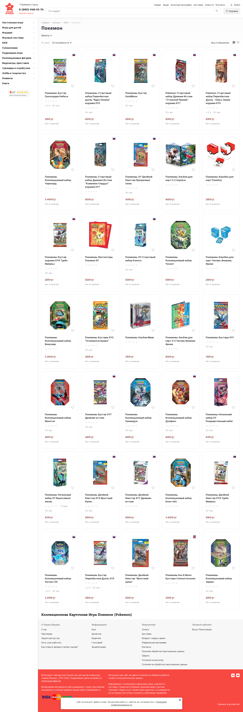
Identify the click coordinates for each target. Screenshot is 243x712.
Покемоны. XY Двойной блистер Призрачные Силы (138, 180)
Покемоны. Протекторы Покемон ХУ (99, 259)
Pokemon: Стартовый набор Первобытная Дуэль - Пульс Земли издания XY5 (218, 98)
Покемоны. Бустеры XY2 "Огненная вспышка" (99, 339)
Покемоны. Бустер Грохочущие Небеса (56, 95)
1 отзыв (63, 506)
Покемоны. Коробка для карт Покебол (219, 178)
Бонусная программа (181, 5)
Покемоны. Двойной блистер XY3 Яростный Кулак (98, 498)
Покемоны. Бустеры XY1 (220, 337)
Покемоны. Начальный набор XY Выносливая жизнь (58, 498)
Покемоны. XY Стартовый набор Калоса (140, 259)
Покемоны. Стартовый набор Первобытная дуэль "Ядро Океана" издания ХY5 (98, 98)
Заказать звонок (26, 13)
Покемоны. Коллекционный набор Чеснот (179, 260)
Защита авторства (50, 638)
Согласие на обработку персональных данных (164, 664)
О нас (44, 629)
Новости (209, 5)
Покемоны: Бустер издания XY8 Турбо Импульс (56, 260)
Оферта (145, 655)
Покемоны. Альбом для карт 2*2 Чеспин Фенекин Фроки (180, 341)
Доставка (198, 5)
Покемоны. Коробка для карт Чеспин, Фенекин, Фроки (219, 260)
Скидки (157, 5)
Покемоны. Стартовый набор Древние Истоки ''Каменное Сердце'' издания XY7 (98, 181)
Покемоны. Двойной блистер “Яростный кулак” (136, 578)
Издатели (96, 638)
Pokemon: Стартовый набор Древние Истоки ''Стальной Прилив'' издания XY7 (179, 98)
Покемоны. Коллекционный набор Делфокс (179, 418)
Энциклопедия (99, 647)
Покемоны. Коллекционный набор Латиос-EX (58, 578)
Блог (94, 629)
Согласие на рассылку (153, 660)
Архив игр (96, 634)
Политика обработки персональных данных (163, 651)
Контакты (220, 5)
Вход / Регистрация (202, 629)
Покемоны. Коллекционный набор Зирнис (219, 578)
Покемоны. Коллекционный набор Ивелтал (58, 418)
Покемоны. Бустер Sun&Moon (136, 95)
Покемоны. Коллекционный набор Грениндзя (138, 418)
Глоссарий (97, 642)
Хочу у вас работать (51, 642)
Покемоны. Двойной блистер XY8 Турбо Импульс (217, 498)
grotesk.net (234, 704)
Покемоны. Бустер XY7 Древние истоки (98, 416)
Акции (166, 5)
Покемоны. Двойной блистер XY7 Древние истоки (138, 498)
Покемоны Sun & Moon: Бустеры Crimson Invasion (180, 577)
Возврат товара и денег (154, 638)
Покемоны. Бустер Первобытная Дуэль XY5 (99, 577)
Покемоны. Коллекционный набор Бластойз (179, 498)
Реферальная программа (154, 642)
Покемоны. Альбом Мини (139, 337)
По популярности (60, 43)
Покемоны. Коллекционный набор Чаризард (58, 180)
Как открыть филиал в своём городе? (59, 647)
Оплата (145, 629)
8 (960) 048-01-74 (31, 9)
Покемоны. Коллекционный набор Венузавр (58, 341)
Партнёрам (46, 634)
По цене (45, 43)
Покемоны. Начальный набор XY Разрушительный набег (219, 418)
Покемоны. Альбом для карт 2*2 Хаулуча (179, 178)
